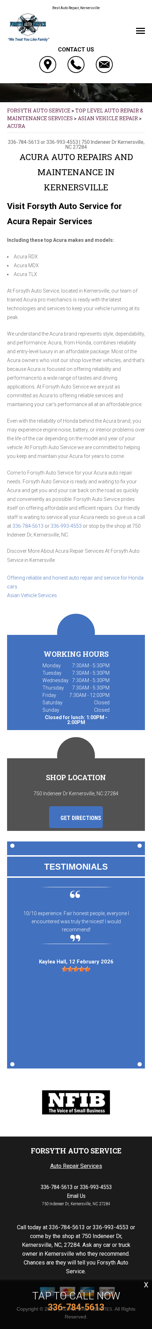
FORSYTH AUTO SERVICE (38, 110)
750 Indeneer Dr (99, 142)
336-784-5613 (24, 142)
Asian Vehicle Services (32, 595)
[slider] (76, 969)
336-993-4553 (62, 142)
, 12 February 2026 (76, 962)
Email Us (76, 1196)
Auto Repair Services (76, 1166)
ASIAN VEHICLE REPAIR (108, 118)
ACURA (16, 126)
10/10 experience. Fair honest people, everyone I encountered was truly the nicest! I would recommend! (76, 921)
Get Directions (80, 818)
